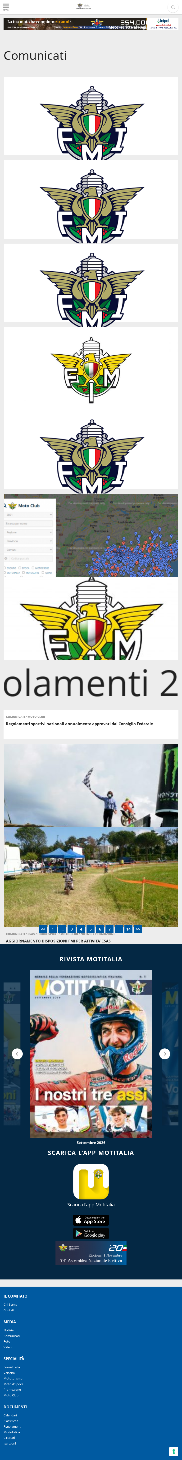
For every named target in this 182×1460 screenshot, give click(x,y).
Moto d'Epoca (13, 1384)
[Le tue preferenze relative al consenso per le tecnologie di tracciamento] (173, 1451)
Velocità (9, 1373)
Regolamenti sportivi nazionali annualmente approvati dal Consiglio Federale (79, 723)
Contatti (9, 1310)
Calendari (10, 1415)
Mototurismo (13, 1378)
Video (8, 1347)
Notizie (9, 1330)
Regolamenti (12, 1426)
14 (128, 929)
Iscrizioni (10, 1443)
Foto (7, 1341)
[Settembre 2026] (91, 1054)
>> (138, 929)
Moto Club (36, 717)
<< (43, 929)
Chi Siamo (11, 1304)
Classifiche (11, 1421)
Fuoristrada (12, 1367)
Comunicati (16, 717)
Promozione (12, 1389)
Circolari (9, 1437)
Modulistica (12, 1432)
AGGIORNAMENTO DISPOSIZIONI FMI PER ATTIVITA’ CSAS (58, 941)
